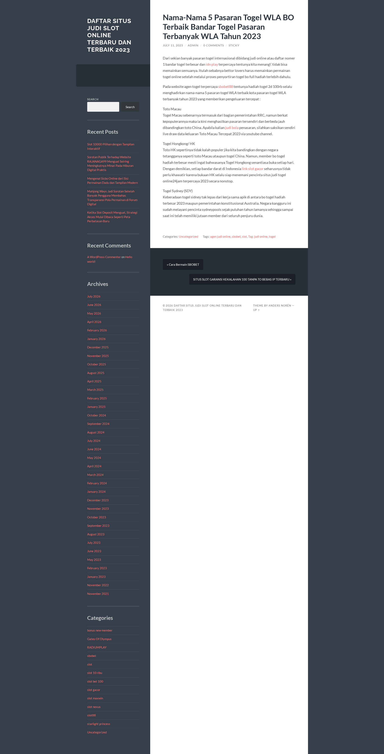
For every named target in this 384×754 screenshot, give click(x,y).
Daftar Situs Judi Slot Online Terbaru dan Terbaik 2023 (109, 35)
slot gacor (93, 690)
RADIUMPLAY (96, 647)
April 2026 (94, 322)
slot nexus (94, 707)
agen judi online (220, 236)
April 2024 (94, 466)
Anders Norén (280, 305)
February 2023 (97, 568)
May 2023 (94, 559)
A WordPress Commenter (104, 257)
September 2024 (98, 423)
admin (193, 45)
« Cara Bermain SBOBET (183, 264)
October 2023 (96, 517)
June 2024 (94, 449)
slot (89, 664)
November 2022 (98, 585)
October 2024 (96, 415)
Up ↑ (256, 310)
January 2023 (96, 576)
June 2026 (94, 305)
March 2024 (95, 475)
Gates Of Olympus (99, 639)
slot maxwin (95, 698)
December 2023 (98, 500)
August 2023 (95, 534)
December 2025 (98, 347)
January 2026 (96, 339)
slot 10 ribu (94, 673)
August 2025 (95, 373)
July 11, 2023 (173, 45)
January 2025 (96, 406)
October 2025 (96, 364)
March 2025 (95, 389)
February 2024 (97, 483)
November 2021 (98, 593)
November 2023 (98, 508)
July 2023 (93, 542)
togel (272, 236)
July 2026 (93, 296)
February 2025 (97, 398)
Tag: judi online (258, 236)
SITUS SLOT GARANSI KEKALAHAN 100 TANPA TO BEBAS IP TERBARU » (242, 279)
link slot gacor (252, 168)
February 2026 (97, 330)
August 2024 (95, 432)
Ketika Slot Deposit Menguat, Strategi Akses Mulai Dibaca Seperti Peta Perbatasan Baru (112, 217)
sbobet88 (225, 86)
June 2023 (94, 551)
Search (93, 99)
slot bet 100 (95, 681)
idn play (212, 64)
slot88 (91, 715)
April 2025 (94, 381)
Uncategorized (97, 732)
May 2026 (94, 313)
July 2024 (93, 440)
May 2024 (94, 457)
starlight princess (98, 724)
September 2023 (98, 525)
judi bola (232, 127)
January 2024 (96, 491)
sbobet (91, 655)
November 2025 (98, 356)
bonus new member (99, 630)
